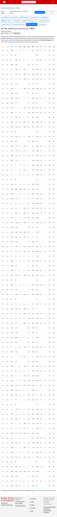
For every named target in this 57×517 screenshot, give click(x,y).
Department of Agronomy (7, 505)
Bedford (9, 98)
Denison (9, 189)
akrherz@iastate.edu (20, 505)
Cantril (8, 151)
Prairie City (10, 352)
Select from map (51, 12)
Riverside (9, 361)
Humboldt (9, 242)
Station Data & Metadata (7, 8)
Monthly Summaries (29, 21)
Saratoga (9, 481)
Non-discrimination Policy (49, 507)
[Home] (4, 2)
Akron (8, 93)
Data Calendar (32, 24)
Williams (9, 476)
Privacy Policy (47, 509)
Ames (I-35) (10, 79)
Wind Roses (6, 24)
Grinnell (9, 227)
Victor (8, 486)
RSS (32, 511)
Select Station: (3, 12)
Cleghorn (9, 141)
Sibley (8, 419)
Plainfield (9, 337)
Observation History (44, 21)
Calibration (35, 17)
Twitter (32, 501)
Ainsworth (9, 64)
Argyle (8, 84)
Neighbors (17, 21)
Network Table (7, 21)
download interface (14, 42)
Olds (8, 328)
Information (6, 17)
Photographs (24, 17)
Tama (8, 428)
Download (43, 24)
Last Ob (15, 17)
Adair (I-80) (10, 165)
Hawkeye (9, 55)
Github (32, 505)
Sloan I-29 (9, 409)
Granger (9, 222)
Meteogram (45, 17)
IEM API (23, 490)
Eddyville (9, 208)
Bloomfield (9, 103)
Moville (8, 380)
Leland (8, 266)
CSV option (45, 490)
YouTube (33, 508)
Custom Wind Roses (19, 24)
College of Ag (4, 503)
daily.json (34, 490)
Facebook (33, 498)
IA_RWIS (17, 8)
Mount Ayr (9, 289)
